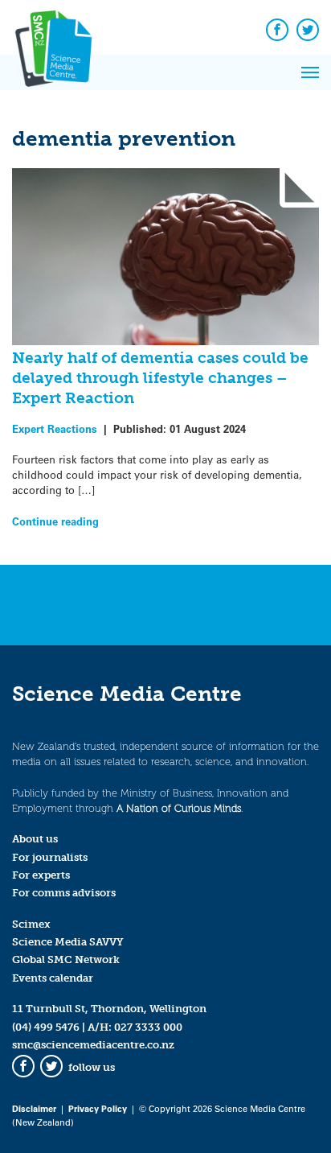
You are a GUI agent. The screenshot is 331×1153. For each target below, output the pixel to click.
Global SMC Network (66, 959)
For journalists (50, 857)
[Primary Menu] (310, 72)
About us (35, 839)
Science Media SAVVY (68, 942)
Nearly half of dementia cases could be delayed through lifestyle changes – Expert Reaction (160, 377)
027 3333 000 (148, 1027)
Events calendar (52, 978)
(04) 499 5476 (46, 1027)
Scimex (31, 924)
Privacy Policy (97, 1108)
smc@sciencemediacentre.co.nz (93, 1045)
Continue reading (55, 521)
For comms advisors (64, 893)
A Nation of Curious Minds (178, 808)
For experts (41, 875)
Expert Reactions (54, 428)
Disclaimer (34, 1108)
